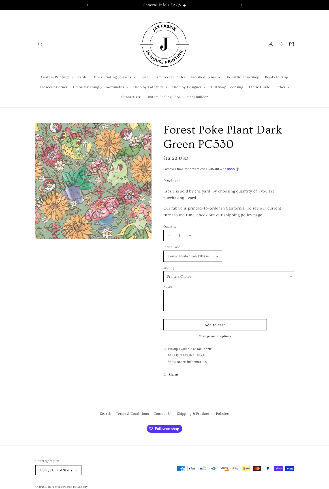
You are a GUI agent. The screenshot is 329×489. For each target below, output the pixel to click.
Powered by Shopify (74, 486)
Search (105, 413)
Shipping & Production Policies (203, 413)
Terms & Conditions (132, 413)
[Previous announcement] (88, 5)
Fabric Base (171, 247)
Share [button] (173, 374)
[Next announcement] (241, 5)
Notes (167, 286)
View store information (187, 362)
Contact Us (163, 413)
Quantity (169, 227)
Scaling (168, 268)
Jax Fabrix (53, 486)
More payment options (215, 336)
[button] (40, 44)
